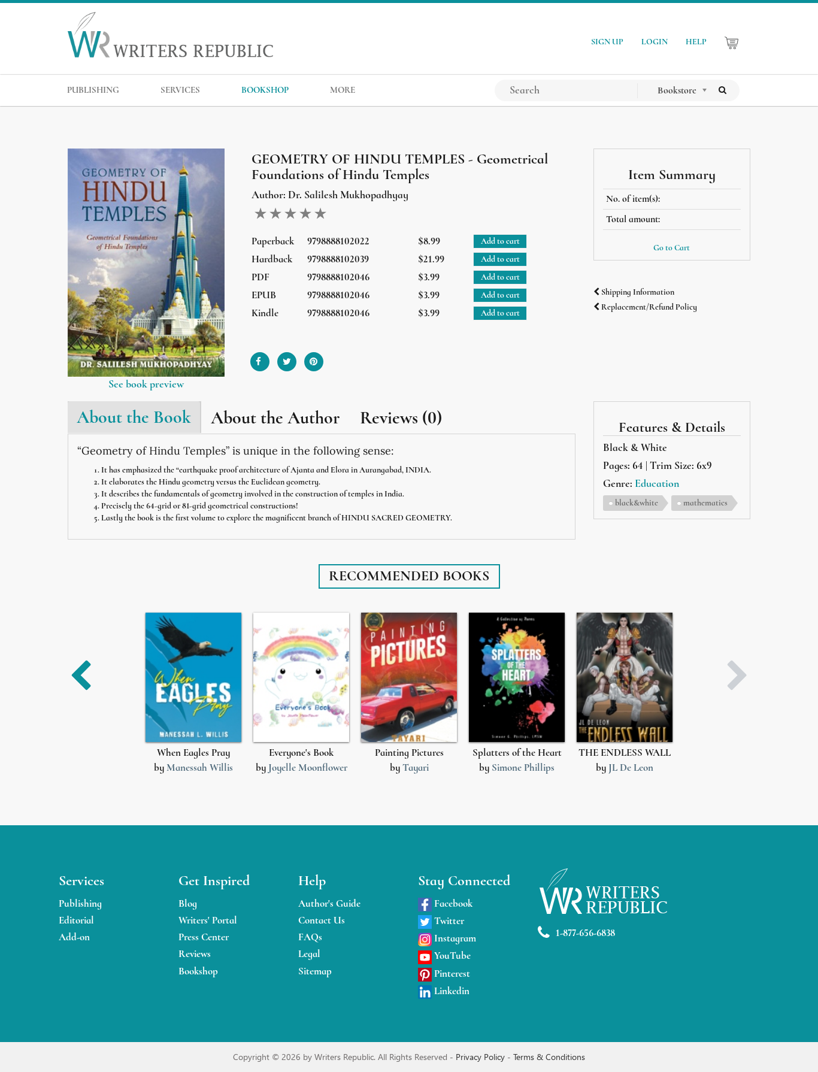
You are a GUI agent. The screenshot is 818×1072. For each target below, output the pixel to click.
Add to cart (500, 241)
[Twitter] (286, 357)
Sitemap (315, 971)
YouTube (451, 955)
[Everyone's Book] (301, 678)
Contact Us (321, 920)
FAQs (310, 937)
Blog (187, 903)
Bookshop (198, 971)
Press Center (203, 937)
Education (657, 483)
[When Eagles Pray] (193, 678)
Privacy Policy (481, 1057)
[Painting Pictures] (409, 678)
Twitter (448, 920)
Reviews (194, 953)
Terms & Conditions (549, 1057)
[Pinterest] (313, 357)
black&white (636, 503)
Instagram (454, 938)
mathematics (705, 503)
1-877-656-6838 (585, 932)
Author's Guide (329, 903)
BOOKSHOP (265, 89)
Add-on (74, 937)
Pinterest (451, 973)
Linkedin (450, 991)
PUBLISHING (93, 89)
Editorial (76, 920)
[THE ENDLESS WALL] (624, 678)
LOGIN (654, 42)
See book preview (146, 383)
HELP (696, 42)
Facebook (452, 903)
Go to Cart (671, 248)
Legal (309, 953)
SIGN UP (607, 42)
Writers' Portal (207, 920)
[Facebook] (259, 357)
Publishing (80, 903)
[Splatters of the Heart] (517, 678)
